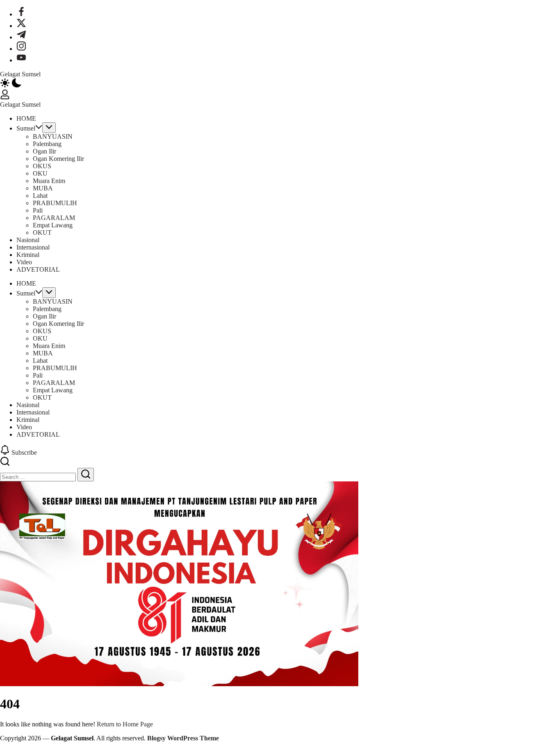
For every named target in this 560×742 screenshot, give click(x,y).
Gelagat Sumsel (20, 74)
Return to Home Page (125, 724)
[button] (280, 83)
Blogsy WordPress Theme (183, 738)
